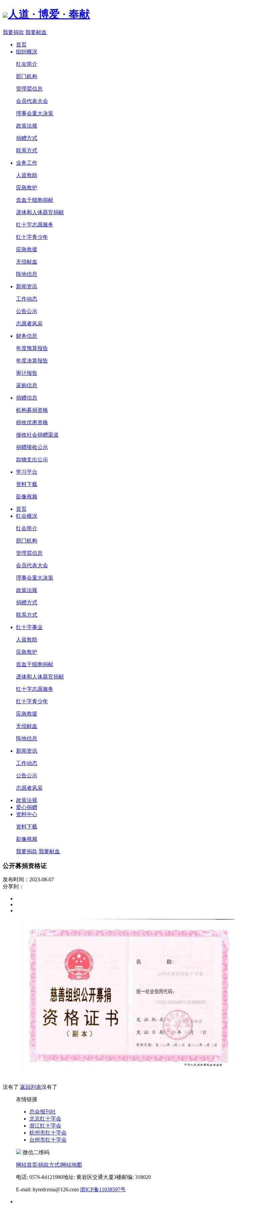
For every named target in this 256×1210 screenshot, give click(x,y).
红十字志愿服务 (34, 225)
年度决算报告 (32, 360)
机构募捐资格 (32, 410)
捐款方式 (49, 1165)
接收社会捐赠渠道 (37, 435)
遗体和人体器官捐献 (40, 212)
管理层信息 (29, 89)
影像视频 (26, 496)
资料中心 (26, 814)
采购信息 (26, 385)
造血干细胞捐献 (34, 200)
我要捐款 (13, 32)
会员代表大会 (32, 101)
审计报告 (26, 373)
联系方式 (26, 150)
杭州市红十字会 (48, 1133)
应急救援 (26, 249)
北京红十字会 (45, 1118)
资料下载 (26, 484)
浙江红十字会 (45, 1125)
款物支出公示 (32, 459)
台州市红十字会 (48, 1140)
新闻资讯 (26, 286)
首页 (21, 44)
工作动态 (26, 299)
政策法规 (26, 126)
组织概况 (26, 51)
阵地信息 (26, 274)
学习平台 (26, 472)
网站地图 (71, 1165)
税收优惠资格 (32, 422)
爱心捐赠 (26, 807)
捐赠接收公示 (32, 447)
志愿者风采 (29, 323)
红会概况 (26, 516)
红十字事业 (29, 627)
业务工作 (26, 163)
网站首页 (26, 1165)
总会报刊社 (42, 1111)
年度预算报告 (32, 348)
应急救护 (26, 187)
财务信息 (26, 336)
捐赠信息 (26, 398)
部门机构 (26, 76)
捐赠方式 (26, 138)
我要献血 (36, 32)
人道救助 (26, 175)
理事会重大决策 (34, 113)
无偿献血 (26, 262)
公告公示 (26, 311)
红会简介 (26, 64)
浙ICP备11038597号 (103, 1189)
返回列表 (30, 1087)
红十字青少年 (32, 237)
